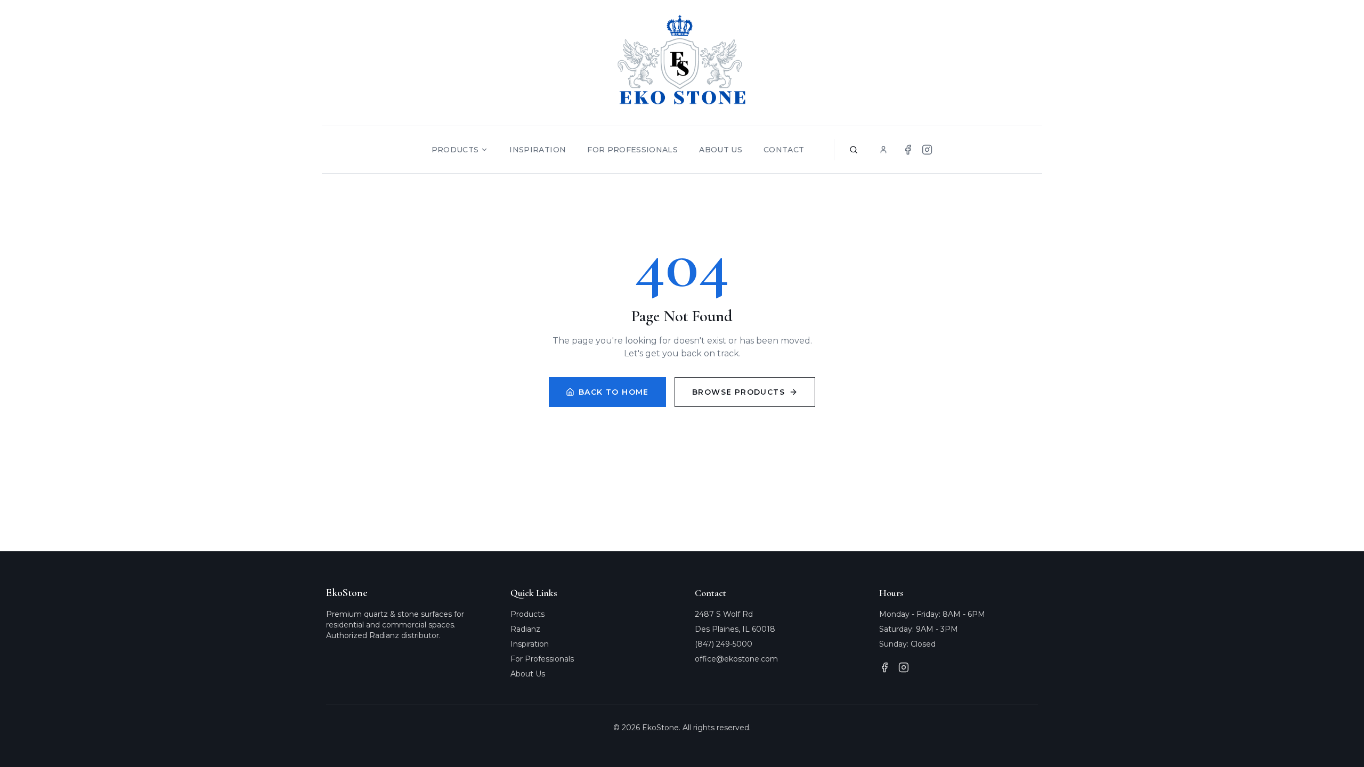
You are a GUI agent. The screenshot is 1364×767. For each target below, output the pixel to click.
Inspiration (537, 149)
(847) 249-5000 (723, 644)
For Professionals (632, 149)
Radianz (525, 629)
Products (455, 149)
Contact (784, 149)
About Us (720, 149)
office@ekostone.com (736, 659)
